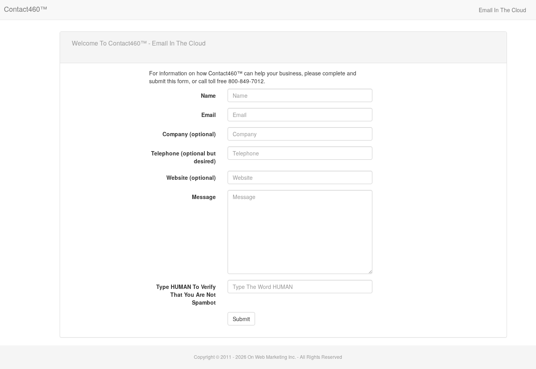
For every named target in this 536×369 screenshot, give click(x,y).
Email (208, 115)
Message (204, 197)
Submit (241, 319)
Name (208, 95)
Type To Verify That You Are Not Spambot (186, 294)
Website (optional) (191, 177)
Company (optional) (189, 134)
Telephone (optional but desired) (183, 157)
